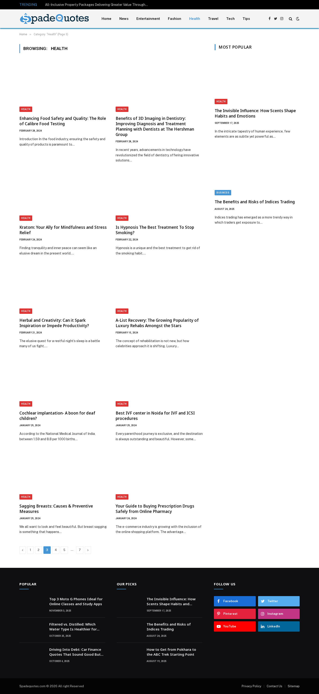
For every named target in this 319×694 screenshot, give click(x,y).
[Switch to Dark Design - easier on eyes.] (297, 19)
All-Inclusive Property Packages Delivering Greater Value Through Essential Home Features (97, 5)
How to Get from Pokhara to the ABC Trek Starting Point (171, 652)
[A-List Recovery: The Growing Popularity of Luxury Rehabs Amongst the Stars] (159, 289)
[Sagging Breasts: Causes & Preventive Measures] (63, 475)
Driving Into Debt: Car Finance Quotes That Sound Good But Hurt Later (75, 652)
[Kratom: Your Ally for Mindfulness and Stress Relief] (63, 196)
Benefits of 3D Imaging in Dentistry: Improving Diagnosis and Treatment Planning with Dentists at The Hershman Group (155, 126)
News (123, 19)
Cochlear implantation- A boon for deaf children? (57, 415)
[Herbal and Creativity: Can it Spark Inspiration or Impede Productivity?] (63, 289)
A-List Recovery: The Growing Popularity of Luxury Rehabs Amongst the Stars (157, 323)
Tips (246, 19)
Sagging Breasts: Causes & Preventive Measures (56, 508)
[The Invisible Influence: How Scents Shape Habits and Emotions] (257, 80)
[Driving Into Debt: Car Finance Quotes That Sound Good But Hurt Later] (32, 655)
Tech (230, 19)
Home (106, 19)
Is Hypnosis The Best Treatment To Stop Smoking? (155, 230)
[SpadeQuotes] (54, 19)
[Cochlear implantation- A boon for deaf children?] (63, 382)
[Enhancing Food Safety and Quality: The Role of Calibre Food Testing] (63, 87)
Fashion (174, 19)
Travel (213, 19)
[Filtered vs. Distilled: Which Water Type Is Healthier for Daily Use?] (32, 630)
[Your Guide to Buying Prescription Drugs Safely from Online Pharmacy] (159, 475)
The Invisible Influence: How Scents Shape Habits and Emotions (255, 113)
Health (194, 19)
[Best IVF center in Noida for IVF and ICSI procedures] (159, 382)
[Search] (290, 19)
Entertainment (148, 19)
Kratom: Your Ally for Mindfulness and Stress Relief (63, 230)
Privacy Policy (251, 686)
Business (222, 192)
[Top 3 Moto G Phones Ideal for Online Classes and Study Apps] (32, 605)
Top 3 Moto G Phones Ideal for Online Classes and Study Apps (76, 601)
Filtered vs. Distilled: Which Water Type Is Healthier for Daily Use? (73, 627)
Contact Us (274, 686)
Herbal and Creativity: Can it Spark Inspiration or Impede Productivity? (54, 323)
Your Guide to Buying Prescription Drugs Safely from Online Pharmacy (155, 508)
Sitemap (294, 686)
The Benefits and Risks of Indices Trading (255, 201)
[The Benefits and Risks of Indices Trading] (257, 172)
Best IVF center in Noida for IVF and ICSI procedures (155, 415)
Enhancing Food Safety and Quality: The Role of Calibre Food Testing (62, 121)
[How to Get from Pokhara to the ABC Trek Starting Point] (129, 655)
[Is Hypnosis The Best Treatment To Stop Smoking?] (159, 196)
